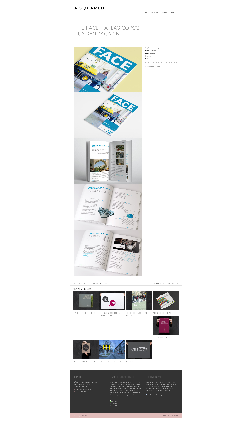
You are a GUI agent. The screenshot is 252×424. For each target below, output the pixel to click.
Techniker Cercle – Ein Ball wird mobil (86, 283)
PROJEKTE (164, 12)
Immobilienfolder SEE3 (84, 313)
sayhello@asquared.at (84, 389)
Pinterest (76, 2)
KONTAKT (173, 12)
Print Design (156, 66)
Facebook (72, 2)
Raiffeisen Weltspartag (111, 362)
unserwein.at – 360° (162, 337)
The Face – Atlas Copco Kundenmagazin (107, 30)
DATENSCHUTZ (165, 416)
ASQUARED (84, 416)
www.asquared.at (82, 391)
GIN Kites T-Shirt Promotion (169, 283)
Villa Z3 (130, 362)
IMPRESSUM (174, 416)
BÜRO (146, 12)
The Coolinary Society (84, 362)
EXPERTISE (154, 12)
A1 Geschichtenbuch (162, 313)
